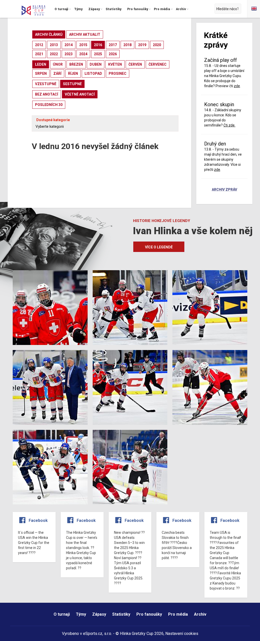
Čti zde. (229, 125)
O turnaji (62, 614)
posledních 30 (48, 105)
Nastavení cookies (181, 633)
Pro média (178, 614)
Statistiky (121, 614)
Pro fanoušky (149, 614)
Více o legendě (159, 247)
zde (217, 170)
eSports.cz (92, 633)
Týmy (81, 614)
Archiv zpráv (224, 190)
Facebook (38, 520)
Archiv (200, 614)
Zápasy (99, 614)
